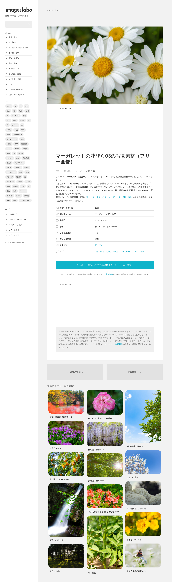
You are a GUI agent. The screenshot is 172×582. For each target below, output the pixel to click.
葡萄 (8, 186)
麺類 (8, 134)
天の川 (17, 149)
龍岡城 (20, 153)
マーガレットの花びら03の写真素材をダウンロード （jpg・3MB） (105, 265)
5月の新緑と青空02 (135, 446)
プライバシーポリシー (17, 219)
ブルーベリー (17, 134)
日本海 (9, 130)
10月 (27, 111)
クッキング (10, 181)
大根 (8, 200)
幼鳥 (20, 111)
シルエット (15, 116)
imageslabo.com (18, 242)
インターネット (12, 139)
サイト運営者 (14, 230)
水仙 (8, 191)
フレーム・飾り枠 (16, 89)
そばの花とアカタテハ (136, 571)
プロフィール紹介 (16, 225)
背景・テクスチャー (16, 95)
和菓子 (9, 167)
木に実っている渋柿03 (59, 479)
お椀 (20, 172)
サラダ (26, 167)
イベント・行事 (15, 79)
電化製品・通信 (15, 74)
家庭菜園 (24, 144)
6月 (124, 197)
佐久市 (9, 163)
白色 (92, 197)
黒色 (24, 116)
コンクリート (11, 172)
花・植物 (12, 42)
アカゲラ (10, 158)
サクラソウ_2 (55, 448)
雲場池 (25, 149)
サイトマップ (14, 235)
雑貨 (10, 84)
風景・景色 (13, 37)
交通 (27, 172)
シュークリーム (25, 200)
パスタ (9, 149)
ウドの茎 (92, 573)
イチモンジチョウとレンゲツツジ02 (103, 512)
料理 (14, 120)
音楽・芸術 (13, 63)
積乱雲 (18, 177)
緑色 (105, 197)
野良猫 (22, 120)
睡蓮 (14, 200)
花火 (16, 130)
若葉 (22, 139)
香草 (16, 144)
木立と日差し (55, 571)
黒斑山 (26, 196)
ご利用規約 (13, 214)
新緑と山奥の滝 (56, 540)
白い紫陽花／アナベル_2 (137, 508)
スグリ (18, 196)
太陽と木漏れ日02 (96, 480)
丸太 (22, 186)
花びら (9, 106)
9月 (14, 111)
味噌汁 (20, 181)
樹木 (8, 120)
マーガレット (115, 197)
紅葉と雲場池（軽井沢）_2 (61, 417)
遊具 (14, 191)
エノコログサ (19, 163)
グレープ (10, 177)
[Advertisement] (105, 18)
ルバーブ (10, 196)
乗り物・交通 (14, 68)
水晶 (8, 153)
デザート (15, 125)
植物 (130, 197)
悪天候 (15, 186)
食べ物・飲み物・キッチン (19, 47)
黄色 (98, 197)
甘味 (22, 130)
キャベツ (23, 191)
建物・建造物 (14, 58)
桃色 (8, 111)
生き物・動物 (14, 53)
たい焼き (18, 167)
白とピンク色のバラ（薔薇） (100, 418)
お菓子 (9, 144)
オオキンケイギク (134, 539)
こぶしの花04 (132, 477)
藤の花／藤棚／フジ (96, 449)
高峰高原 (26, 158)
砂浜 (17, 158)
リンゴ (28, 181)
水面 (26, 106)
